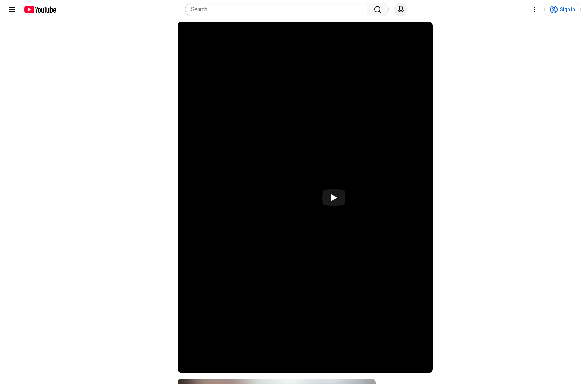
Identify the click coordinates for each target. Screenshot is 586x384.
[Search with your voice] (401, 9)
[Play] (333, 197)
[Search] (378, 9)
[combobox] (278, 9)
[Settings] (535, 9)
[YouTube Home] (40, 9)
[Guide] (12, 9)
